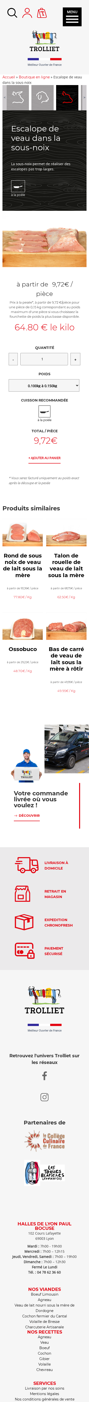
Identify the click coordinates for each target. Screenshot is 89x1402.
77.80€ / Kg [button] (23, 597)
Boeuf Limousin (44, 1294)
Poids (44, 374)
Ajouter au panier (46, 458)
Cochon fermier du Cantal (44, 1316)
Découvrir (29, 815)
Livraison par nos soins (44, 1388)
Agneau (44, 1300)
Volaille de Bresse (44, 1321)
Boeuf (44, 1348)
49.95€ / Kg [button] (66, 691)
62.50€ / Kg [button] (66, 597)
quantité (44, 347)
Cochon (44, 1353)
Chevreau (44, 1370)
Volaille (44, 1364)
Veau (44, 1342)
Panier (42, 10)
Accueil (8, 77)
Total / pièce (45, 431)
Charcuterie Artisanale (44, 1327)
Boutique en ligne (34, 77)
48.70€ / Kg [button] (22, 671)
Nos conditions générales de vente (44, 1399)
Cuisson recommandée (44, 400)
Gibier (44, 1359)
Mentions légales (44, 1394)
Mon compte (27, 13)
